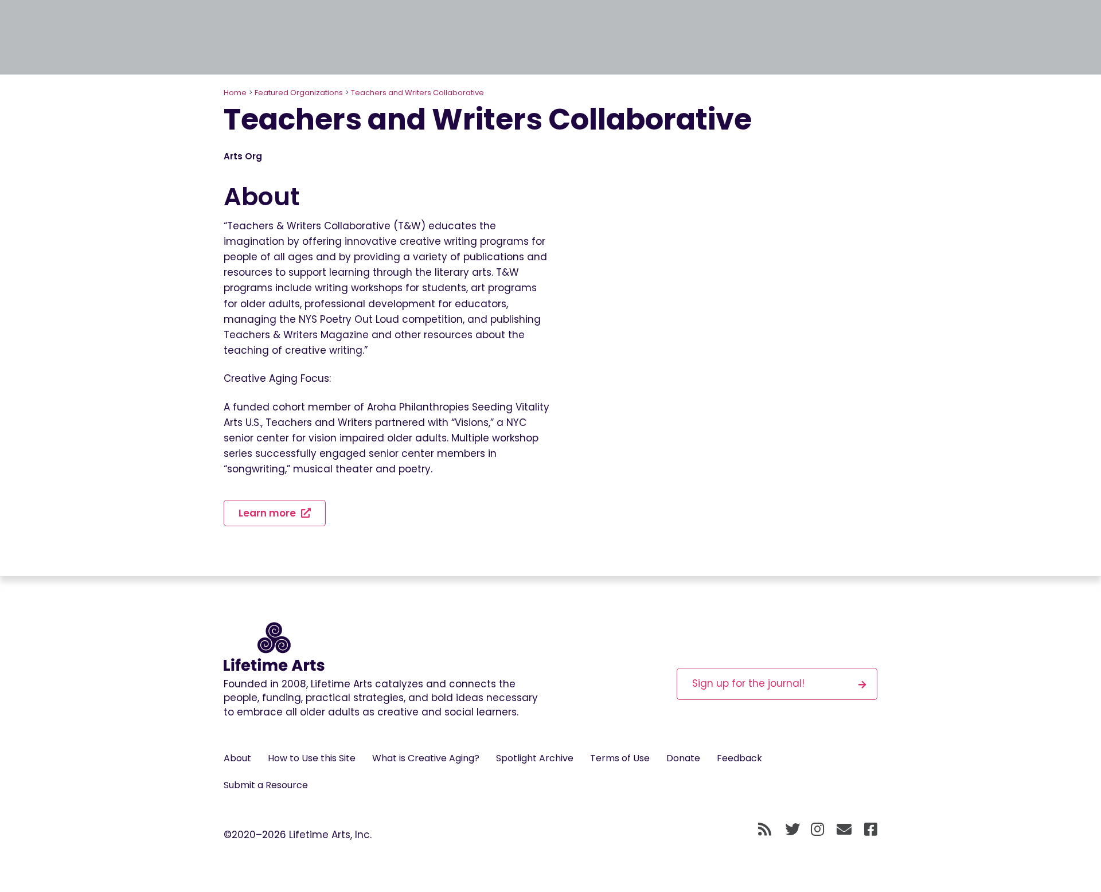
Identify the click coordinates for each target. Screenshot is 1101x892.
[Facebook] (870, 830)
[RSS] (764, 830)
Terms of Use (620, 758)
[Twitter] (792, 830)
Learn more (268, 513)
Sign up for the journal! (748, 683)
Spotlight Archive (534, 758)
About (237, 758)
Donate (683, 758)
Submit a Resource (266, 785)
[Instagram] (817, 830)
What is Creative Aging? (425, 758)
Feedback (739, 758)
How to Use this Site (312, 758)
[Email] (844, 830)
